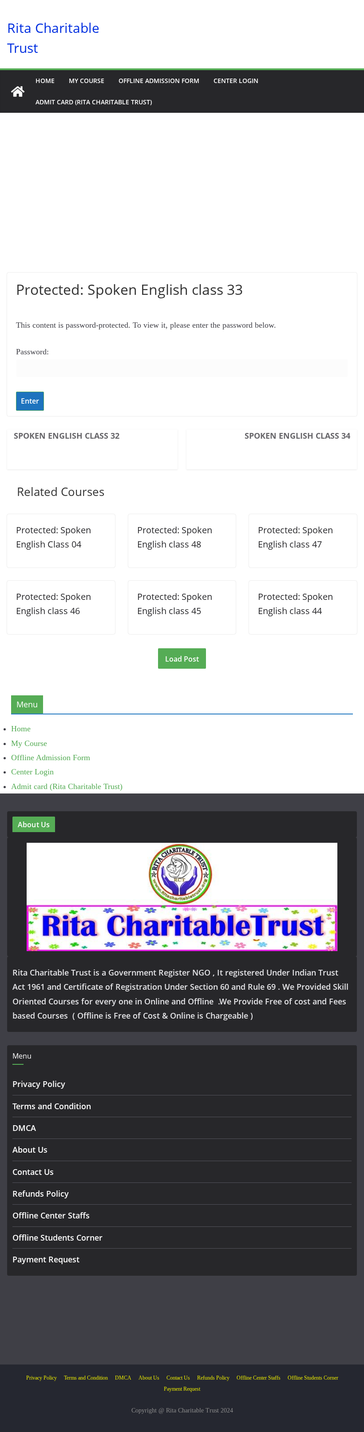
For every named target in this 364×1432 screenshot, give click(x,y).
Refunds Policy (40, 1193)
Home (45, 80)
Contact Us (33, 1171)
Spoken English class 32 (66, 435)
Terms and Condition (51, 1106)
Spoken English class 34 (297, 435)
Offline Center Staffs (51, 1215)
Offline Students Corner (57, 1237)
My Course (86, 80)
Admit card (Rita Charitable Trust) (94, 102)
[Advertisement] (182, 206)
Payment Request (45, 1259)
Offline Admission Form (159, 80)
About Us (29, 1149)
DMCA (24, 1128)
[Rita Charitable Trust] (17, 91)
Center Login (236, 80)
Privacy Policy (38, 1084)
